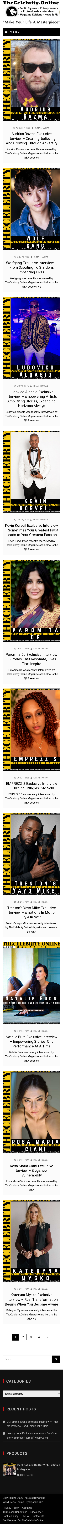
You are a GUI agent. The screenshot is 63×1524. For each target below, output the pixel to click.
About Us (27, 1507)
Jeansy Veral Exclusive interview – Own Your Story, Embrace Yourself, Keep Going (32, 1435)
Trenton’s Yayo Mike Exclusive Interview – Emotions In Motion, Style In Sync (31, 912)
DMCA (25, 1516)
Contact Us (38, 1516)
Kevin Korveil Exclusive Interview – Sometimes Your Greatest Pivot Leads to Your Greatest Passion (31, 530)
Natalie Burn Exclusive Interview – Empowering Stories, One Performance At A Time (32, 1041)
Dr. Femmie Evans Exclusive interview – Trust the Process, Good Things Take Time (32, 1424)
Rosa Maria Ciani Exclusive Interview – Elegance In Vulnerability (31, 1170)
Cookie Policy (10, 1516)
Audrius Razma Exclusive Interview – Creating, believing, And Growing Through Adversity (31, 138)
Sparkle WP (36, 1502)
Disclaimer (36, 1512)
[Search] (56, 1359)
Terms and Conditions (15, 1512)
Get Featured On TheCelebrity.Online (23, 1520)
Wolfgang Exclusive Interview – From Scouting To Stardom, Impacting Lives (31, 267)
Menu (14, 31)
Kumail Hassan (42, 128)
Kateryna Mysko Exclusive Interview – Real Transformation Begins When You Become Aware (31, 1299)
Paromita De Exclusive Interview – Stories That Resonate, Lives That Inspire (31, 659)
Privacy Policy (11, 1507)
